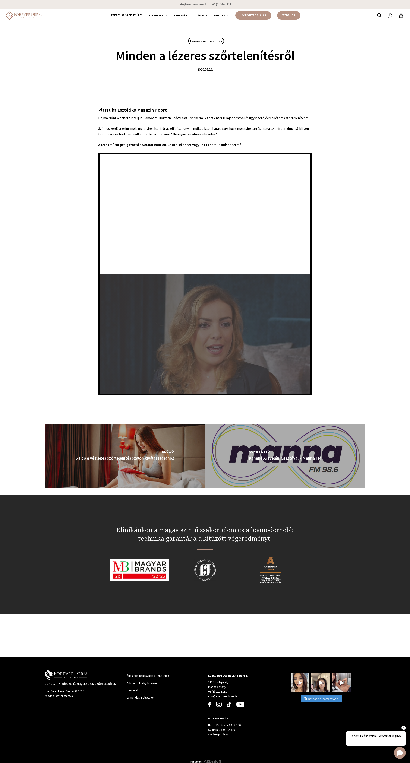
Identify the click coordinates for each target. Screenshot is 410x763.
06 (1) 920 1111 (217, 691)
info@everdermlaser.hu (223, 696)
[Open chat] (400, 753)
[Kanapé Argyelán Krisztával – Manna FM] (285, 456)
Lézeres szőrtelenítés (206, 41)
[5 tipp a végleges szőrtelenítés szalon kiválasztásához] (125, 456)
